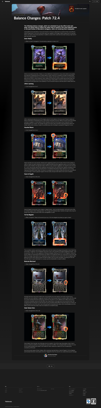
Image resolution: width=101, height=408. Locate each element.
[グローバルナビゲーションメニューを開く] (2, 1)
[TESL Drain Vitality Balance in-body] (49, 57)
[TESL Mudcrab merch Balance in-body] (49, 280)
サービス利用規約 (71, 390)
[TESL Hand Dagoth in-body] (49, 193)
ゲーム (6, 390)
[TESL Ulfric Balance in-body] (49, 102)
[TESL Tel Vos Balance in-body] (49, 233)
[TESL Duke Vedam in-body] (49, 327)
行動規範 (84, 390)
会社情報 (84, 393)
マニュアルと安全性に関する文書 (42, 390)
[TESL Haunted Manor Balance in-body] (49, 146)
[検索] (90, 1)
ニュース (20, 390)
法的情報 (70, 393)
